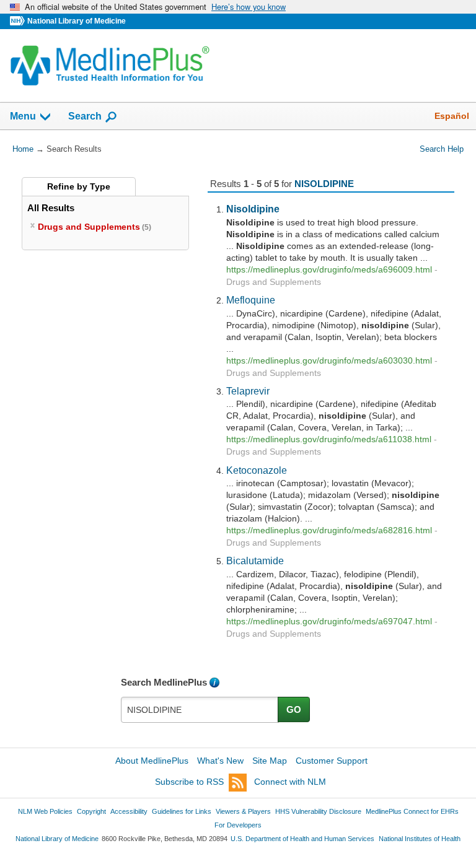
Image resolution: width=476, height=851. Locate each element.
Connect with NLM (290, 782)
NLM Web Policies (45, 811)
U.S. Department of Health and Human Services (302, 838)
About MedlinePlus (151, 761)
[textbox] (200, 710)
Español (451, 116)
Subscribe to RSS (189, 782)
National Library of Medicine (76, 21)
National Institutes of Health (420, 838)
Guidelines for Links (181, 811)
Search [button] (85, 115)
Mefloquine (250, 299)
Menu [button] (23, 116)
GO (293, 709)
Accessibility (129, 811)
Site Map (269, 761)
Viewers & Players (243, 811)
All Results (50, 208)
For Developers (238, 825)
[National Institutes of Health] (18, 21)
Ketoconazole (256, 470)
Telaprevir (248, 390)
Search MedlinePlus (164, 682)
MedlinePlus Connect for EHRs (412, 811)
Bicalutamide (255, 560)
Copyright (91, 811)
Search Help (442, 149)
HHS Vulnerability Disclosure (318, 811)
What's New (220, 761)
